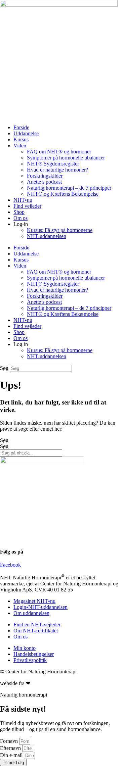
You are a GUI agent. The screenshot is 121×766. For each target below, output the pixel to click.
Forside (21, 127)
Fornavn (9, 741)
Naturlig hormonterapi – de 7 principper (69, 188)
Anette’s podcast (44, 182)
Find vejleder (27, 206)
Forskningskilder (45, 176)
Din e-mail (12, 755)
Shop (19, 212)
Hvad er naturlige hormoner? (57, 170)
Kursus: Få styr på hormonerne (59, 230)
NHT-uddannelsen (46, 236)
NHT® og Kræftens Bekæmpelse (62, 194)
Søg (4, 368)
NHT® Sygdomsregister (53, 163)
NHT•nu (22, 200)
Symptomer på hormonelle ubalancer (66, 157)
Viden (19, 145)
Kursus (21, 139)
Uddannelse (26, 133)
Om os (20, 218)
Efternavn (11, 748)
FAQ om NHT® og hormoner (59, 151)
